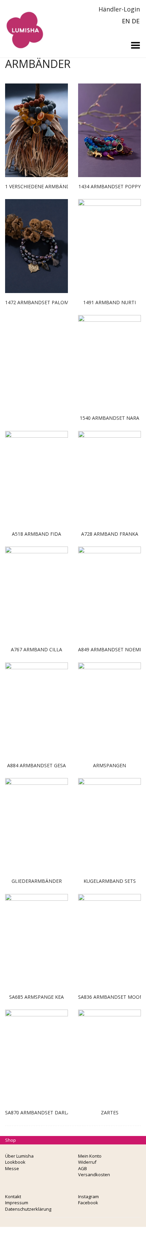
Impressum (16, 1203)
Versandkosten (94, 1174)
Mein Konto (90, 1156)
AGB (82, 1168)
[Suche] (84, 9)
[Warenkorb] (74, 9)
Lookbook (15, 1162)
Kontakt (13, 1196)
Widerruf (87, 1162)
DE (136, 21)
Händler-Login (118, 9)
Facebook (88, 1203)
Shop (10, 1140)
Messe (12, 1168)
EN (126, 21)
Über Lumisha (19, 1156)
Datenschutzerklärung (28, 1209)
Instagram (88, 1196)
